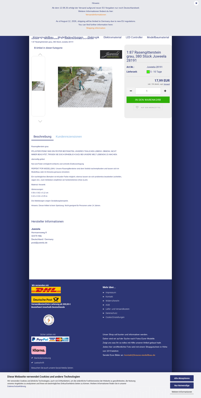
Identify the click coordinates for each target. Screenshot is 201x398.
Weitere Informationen (182, 392)
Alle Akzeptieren (182, 378)
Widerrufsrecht (112, 301)
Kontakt (109, 296)
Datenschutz (111, 313)
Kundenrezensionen (69, 136)
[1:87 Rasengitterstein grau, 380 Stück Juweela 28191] (85, 86)
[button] (40, 54)
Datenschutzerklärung (16, 386)
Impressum (111, 292)
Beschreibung (42, 136)
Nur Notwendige (182, 385)
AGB (108, 305)
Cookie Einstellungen (115, 317)
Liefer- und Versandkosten (117, 309)
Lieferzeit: (132, 71)
